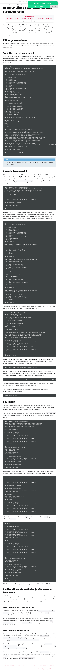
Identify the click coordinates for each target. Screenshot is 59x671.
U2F (51, 18)
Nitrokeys (5, 4)
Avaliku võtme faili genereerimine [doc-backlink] (18, 607)
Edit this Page (41, 669)
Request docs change (51, 669)
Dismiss (54, 6)
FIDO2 (34, 18)
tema (49, 31)
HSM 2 (24, 18)
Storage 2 (41, 18)
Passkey (17, 18)
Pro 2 (29, 18)
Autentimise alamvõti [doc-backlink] (15, 172)
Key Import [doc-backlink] (9, 402)
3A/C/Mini (10, 18)
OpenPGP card (18, 4)
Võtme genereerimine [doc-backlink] (15, 40)
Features (11, 4)
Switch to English (39, 6)
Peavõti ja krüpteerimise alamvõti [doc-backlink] (18, 53)
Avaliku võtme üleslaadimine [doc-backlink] (16, 630)
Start (47, 18)
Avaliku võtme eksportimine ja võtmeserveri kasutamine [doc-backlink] (28, 591)
